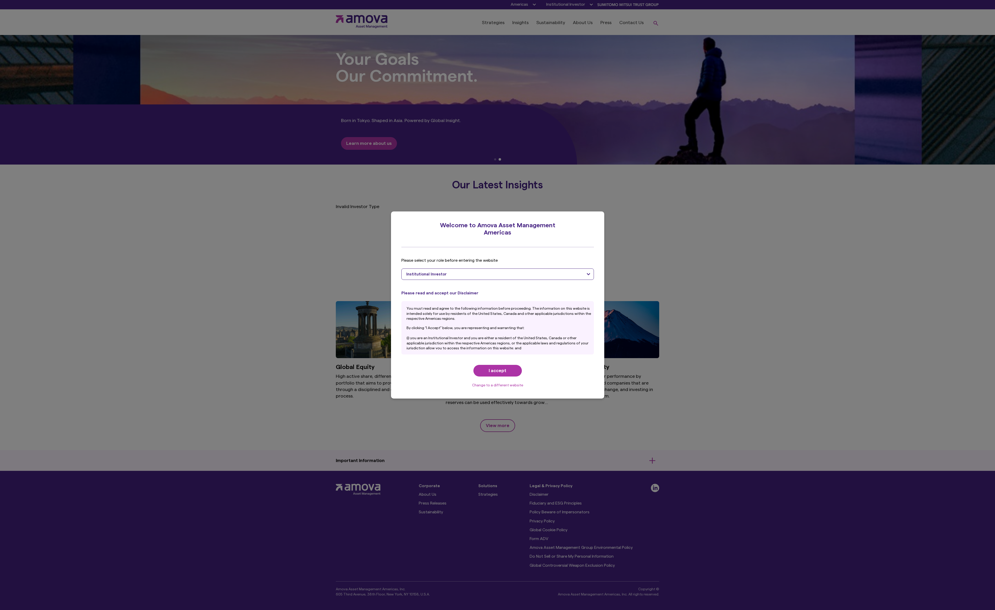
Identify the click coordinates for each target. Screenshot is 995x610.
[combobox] (497, 274)
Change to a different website (497, 385)
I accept (497, 370)
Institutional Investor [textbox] (426, 274)
